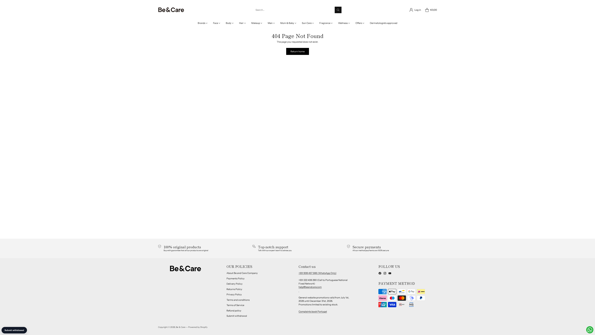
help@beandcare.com (310, 287)
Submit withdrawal (237, 315)
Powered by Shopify (197, 327)
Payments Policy (236, 278)
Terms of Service (235, 305)
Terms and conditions (238, 299)
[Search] (338, 10)
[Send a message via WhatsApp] (589, 329)
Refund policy (234, 310)
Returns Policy (234, 289)
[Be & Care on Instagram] (385, 273)
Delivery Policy (234, 283)
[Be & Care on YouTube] (390, 273)
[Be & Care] (171, 9)
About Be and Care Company (242, 273)
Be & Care (180, 327)
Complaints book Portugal (313, 311)
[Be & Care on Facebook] (380, 273)
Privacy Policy (234, 294)
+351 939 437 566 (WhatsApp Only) (317, 273)
